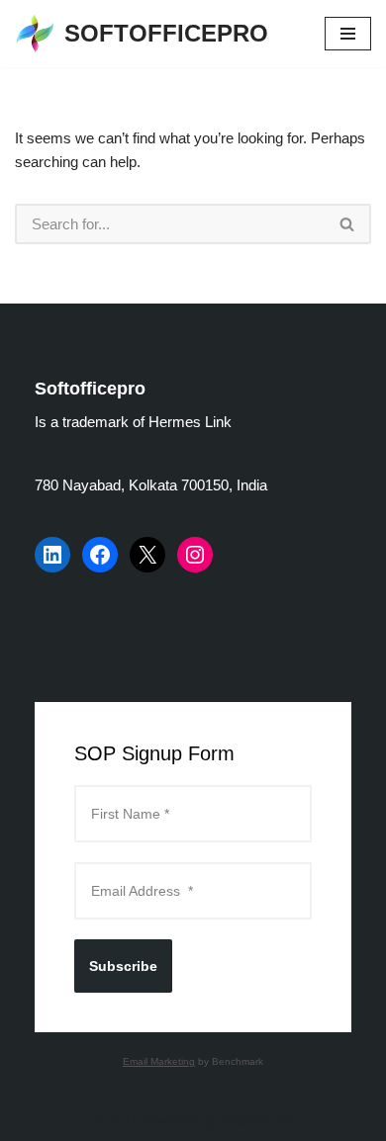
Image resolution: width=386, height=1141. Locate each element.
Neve (110, 1120)
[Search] (348, 224)
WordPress (257, 1120)
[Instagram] (195, 554)
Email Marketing (159, 1061)
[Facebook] (100, 554)
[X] (147, 554)
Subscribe (123, 966)
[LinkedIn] (52, 554)
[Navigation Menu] (348, 33)
